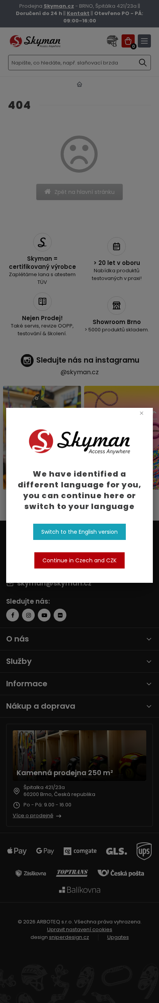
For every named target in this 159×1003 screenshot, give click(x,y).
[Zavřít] (142, 413)
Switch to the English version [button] (79, 532)
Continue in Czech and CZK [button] (79, 560)
